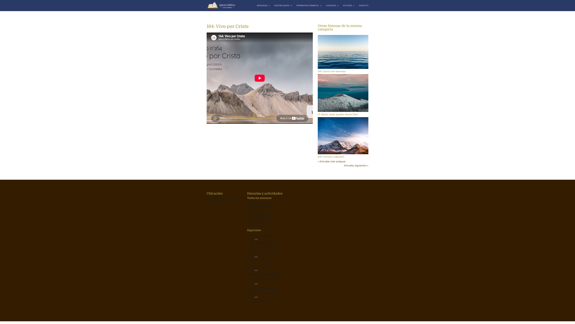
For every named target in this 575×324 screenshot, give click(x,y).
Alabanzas (331, 5)
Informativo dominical (307, 5)
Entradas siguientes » (356, 165)
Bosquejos (262, 5)
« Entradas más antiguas (332, 161)
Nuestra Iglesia (281, 5)
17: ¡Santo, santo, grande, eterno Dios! (338, 114)
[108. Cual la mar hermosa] (343, 52)
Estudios (347, 5)
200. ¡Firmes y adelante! (331, 156)
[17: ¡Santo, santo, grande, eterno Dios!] (343, 93)
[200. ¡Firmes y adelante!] (343, 135)
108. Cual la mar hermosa (332, 71)
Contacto (363, 5)
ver (256, 239)
